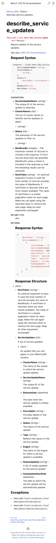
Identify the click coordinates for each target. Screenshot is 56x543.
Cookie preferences (36, 538)
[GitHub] (28, 529)
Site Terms (23, 538)
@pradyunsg (34, 535)
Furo (42, 535)
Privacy (15, 538)
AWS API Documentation (33, 52)
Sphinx (23, 535)
